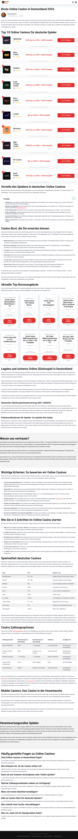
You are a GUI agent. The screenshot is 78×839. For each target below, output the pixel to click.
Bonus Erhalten (9, 321)
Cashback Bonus (9, 335)
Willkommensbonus (30, 334)
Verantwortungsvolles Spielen (23, 836)
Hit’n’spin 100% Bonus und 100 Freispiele (68, 339)
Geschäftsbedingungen (36, 836)
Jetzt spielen (65, 40)
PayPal (59, 498)
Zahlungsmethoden (17, 631)
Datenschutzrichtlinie (47, 836)
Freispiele (6, 297)
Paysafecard (30, 681)
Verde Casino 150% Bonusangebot (48, 303)
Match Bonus (12, 297)
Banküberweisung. (21, 207)
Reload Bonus (29, 298)
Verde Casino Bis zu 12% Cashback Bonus (9, 339)
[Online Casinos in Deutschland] (5, 2)
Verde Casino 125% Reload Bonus (29, 303)
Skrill (2, 678)
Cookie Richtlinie (57, 836)
